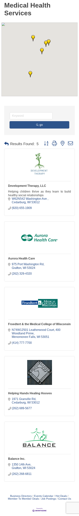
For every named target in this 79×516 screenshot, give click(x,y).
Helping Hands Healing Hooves (30, 393)
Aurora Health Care (21, 258)
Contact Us (64, 498)
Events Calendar (43, 496)
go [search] (41, 124)
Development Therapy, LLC (27, 185)
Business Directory (21, 496)
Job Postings (48, 498)
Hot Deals (61, 496)
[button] (46, 43)
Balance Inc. (16, 458)
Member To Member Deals (23, 498)
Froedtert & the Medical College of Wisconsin (39, 324)
